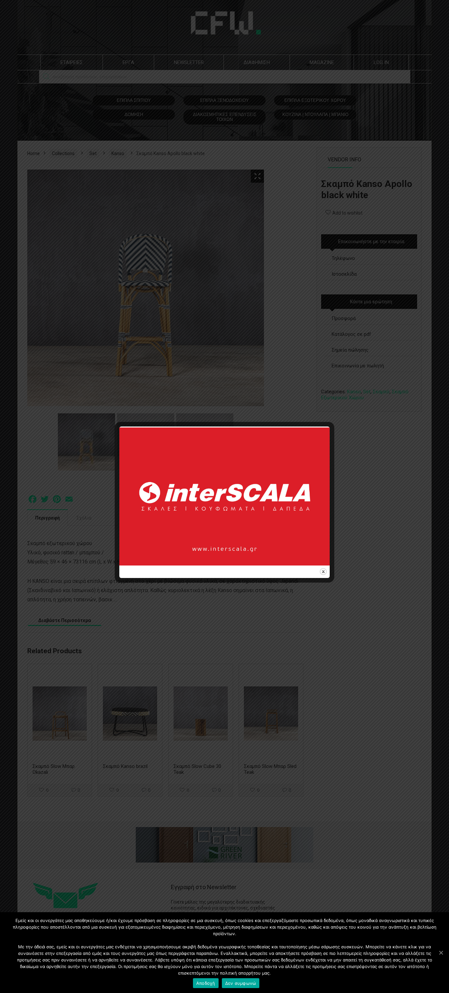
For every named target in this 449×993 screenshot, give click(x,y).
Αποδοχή (205, 983)
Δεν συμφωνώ (240, 983)
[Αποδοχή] (440, 952)
